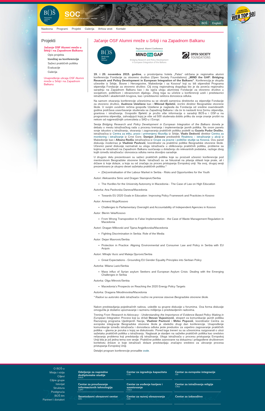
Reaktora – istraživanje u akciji (200, 136)
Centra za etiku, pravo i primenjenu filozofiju (140, 133)
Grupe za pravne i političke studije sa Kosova (181, 139)
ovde (146, 350)
